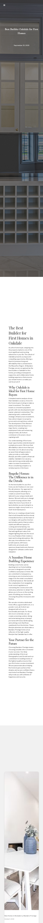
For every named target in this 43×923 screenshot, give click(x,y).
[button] (4, 5)
